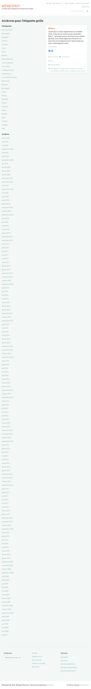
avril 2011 (5, 503)
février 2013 (6, 423)
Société (4, 114)
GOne (4, 52)
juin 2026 (5, 142)
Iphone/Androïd (7, 59)
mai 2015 (5, 328)
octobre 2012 (6, 438)
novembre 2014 (7, 350)
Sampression (84, 685)
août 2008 (5, 616)
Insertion (80, 68)
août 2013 (5, 401)
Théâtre (4, 121)
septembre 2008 (7, 613)
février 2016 (6, 306)
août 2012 (5, 445)
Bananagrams (54, 68)
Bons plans (5, 33)
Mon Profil (85, 7)
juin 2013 (5, 408)
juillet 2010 (5, 536)
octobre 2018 (6, 211)
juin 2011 (5, 496)
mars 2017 (5, 262)
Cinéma (4, 41)
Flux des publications (68, 664)
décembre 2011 (7, 474)
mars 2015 (5, 335)
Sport (4, 117)
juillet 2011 (5, 492)
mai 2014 (5, 372)
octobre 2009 (6, 569)
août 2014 (5, 361)
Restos (4, 103)
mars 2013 (5, 419)
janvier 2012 (6, 470)
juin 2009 (5, 584)
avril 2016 (5, 299)
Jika (51, 61)
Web (3, 128)
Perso (4, 92)
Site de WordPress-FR (68, 671)
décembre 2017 (7, 237)
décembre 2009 (7, 562)
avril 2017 (5, 259)
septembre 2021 (7, 182)
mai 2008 (5, 627)
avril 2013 (5, 416)
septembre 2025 (7, 149)
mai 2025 (5, 153)
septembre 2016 (7, 284)
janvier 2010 (6, 558)
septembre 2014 (7, 357)
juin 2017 (5, 251)
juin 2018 (5, 222)
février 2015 (6, 339)
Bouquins (5, 37)
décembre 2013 (7, 390)
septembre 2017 (7, 240)
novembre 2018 (7, 207)
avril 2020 (5, 196)
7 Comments (65, 57)
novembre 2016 (7, 277)
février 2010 (6, 554)
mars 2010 (5, 551)
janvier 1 (5, 635)
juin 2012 (5, 452)
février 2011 (6, 511)
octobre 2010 (6, 525)
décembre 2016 (7, 273)
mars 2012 (5, 463)
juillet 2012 (5, 448)
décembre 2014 (7, 346)
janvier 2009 (6, 602)
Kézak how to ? (58, 3)
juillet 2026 (5, 138)
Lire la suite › (52, 47)
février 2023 (6, 167)
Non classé (5, 88)
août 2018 (5, 218)
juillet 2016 (5, 288)
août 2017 (5, 244)
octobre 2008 (6, 609)
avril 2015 (5, 332)
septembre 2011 (7, 485)
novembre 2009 (7, 565)
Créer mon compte (82, 3)
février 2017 (6, 266)
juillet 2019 (5, 200)
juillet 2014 (5, 364)
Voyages (5, 125)
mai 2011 (5, 500)
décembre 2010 (7, 518)
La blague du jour (8, 70)
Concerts (5, 44)
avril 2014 (5, 375)
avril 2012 (5, 459)
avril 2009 (5, 591)
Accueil (48, 3)
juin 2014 (5, 368)
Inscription (64, 657)
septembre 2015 (7, 321)
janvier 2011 (6, 514)
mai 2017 (5, 255)
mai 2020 (5, 193)
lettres (62, 71)
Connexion (64, 660)
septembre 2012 (7, 441)
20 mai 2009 (54, 57)
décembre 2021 (7, 178)
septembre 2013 (7, 397)
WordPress (50, 685)
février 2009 (6, 598)
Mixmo (51, 28)
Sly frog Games (80, 71)
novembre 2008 (7, 606)
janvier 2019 (6, 204)
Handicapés (73, 68)
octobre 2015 (6, 317)
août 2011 (5, 489)
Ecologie (62, 68)
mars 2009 (5, 595)
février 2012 (6, 467)
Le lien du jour (6, 74)
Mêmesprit (11, 6)
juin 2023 (5, 164)
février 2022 (6, 171)
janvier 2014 (6, 386)
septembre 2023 (7, 160)
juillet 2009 (5, 580)
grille (67, 68)
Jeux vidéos (6, 66)
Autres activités (7, 30)
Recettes (5, 99)
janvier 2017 (6, 270)
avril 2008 (5, 631)
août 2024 (5, 156)
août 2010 (5, 532)
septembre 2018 (7, 215)
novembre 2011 (7, 478)
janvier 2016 (6, 310)
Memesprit (5, 81)
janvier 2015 (6, 343)
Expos (4, 48)
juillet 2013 (5, 405)
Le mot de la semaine (9, 77)
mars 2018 (5, 229)
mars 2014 (5, 379)
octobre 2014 (6, 354)
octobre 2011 (6, 481)
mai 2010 (5, 543)
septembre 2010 (7, 529)
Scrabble (72, 71)
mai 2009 (5, 587)
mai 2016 (5, 295)
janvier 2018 (6, 233)
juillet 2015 (5, 324)
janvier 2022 (6, 175)
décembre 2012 (7, 430)
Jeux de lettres (54, 71)
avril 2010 (5, 547)
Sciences (5, 106)
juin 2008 (5, 624)
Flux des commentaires (69, 667)
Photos (4, 96)
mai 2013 (5, 412)
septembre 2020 (7, 189)
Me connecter (70, 3)
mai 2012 (5, 456)
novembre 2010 (7, 522)
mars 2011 (5, 507)
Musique (5, 85)
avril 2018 (5, 226)
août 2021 (5, 186)
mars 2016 (5, 302)
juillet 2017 (5, 248)
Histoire (4, 55)
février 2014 (6, 383)
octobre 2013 (6, 394)
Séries (4, 110)
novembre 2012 (7, 434)
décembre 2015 (7, 313)
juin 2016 (5, 291)
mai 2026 (5, 145)
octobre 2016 (6, 280)
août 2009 (5, 576)
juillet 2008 (5, 620)
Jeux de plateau (7, 63)
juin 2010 (5, 540)
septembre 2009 (7, 573)
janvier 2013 (6, 427)
